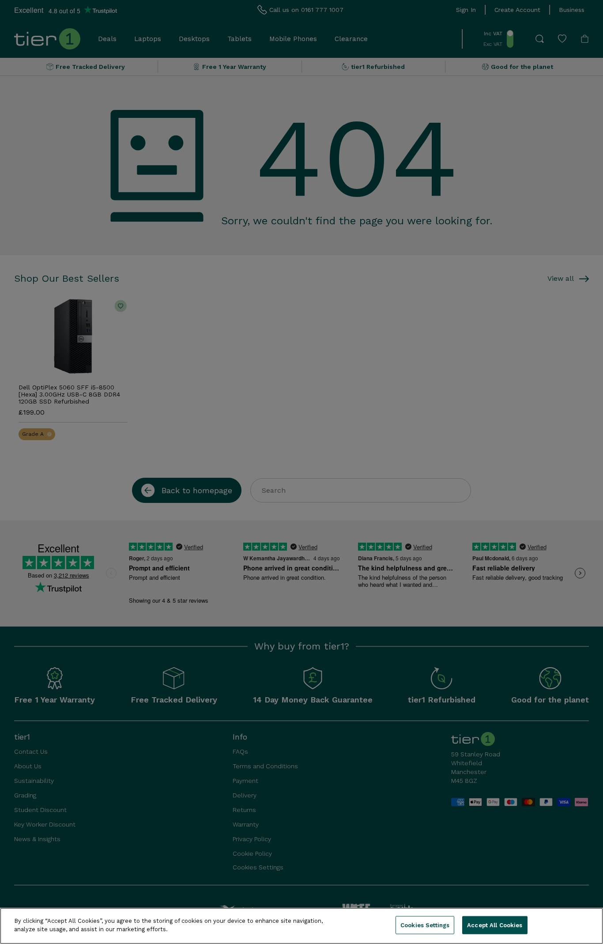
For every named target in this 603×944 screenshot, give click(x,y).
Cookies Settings (424, 925)
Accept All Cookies (494, 925)
